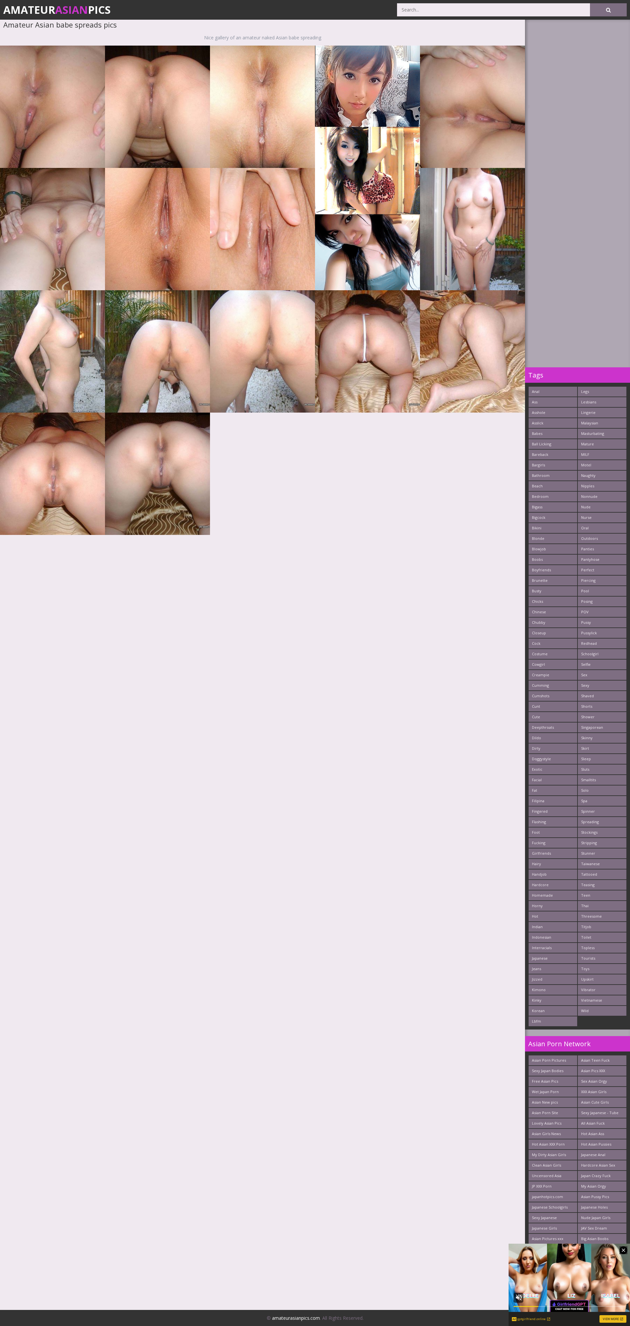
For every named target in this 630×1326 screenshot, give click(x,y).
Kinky (536, 1000)
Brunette (540, 580)
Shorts (586, 706)
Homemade (542, 895)
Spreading (590, 821)
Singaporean (592, 727)
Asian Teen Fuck (595, 1060)
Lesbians (588, 401)
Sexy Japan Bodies (547, 1070)
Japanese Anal (593, 1154)
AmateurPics (57, 10)
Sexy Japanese (544, 1217)
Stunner (588, 853)
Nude (586, 506)
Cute (536, 716)
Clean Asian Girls (546, 1165)
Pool (585, 590)
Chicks (537, 601)
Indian (537, 926)
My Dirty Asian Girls (549, 1154)
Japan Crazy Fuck (596, 1175)
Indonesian (541, 937)
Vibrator (588, 989)
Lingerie (588, 412)
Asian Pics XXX (593, 1070)
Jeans (536, 968)
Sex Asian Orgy (594, 1081)
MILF (585, 454)
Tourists (588, 958)
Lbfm (536, 1021)
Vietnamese (591, 1000)
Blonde (538, 538)
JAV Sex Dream (594, 1228)
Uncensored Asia (546, 1175)
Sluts (585, 769)
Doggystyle (541, 758)
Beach (537, 485)
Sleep (586, 758)
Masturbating (592, 433)
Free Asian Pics (545, 1081)
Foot (536, 832)
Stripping (589, 842)
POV (585, 611)
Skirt (585, 748)
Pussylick (589, 632)
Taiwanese (590, 863)
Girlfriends (541, 853)
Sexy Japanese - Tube (600, 1112)
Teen (585, 895)
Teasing (588, 884)
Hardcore (540, 884)
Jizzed (537, 979)
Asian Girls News (546, 1133)
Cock (536, 643)
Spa (584, 800)
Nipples (587, 485)
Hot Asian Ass (592, 1133)
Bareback (540, 454)
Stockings (589, 832)
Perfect (587, 569)
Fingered (540, 811)
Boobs (537, 559)
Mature (587, 443)
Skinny (587, 737)
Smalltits (588, 779)
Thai (585, 905)
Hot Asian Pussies (596, 1144)
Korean (538, 1010)
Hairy (536, 863)
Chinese (539, 611)
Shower (588, 716)
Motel (586, 464)
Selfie (586, 664)
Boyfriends (541, 569)
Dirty (536, 748)
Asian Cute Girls (595, 1102)
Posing (587, 601)
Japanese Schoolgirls (550, 1207)
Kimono (539, 989)
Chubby (538, 622)
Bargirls (538, 464)
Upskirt (587, 979)
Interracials (542, 947)
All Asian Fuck (593, 1123)
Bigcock (538, 517)
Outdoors (589, 538)
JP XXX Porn (542, 1186)
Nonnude (589, 496)
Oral (585, 527)
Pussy (586, 622)
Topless (588, 947)
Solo (585, 790)
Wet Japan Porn (545, 1091)
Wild (585, 1010)
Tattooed (589, 874)
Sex (584, 674)
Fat (534, 790)
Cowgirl (538, 664)
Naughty (588, 475)
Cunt (536, 706)
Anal (535, 391)
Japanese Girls (544, 1228)
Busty (536, 590)
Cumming (540, 685)
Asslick (537, 422)
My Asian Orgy (593, 1186)
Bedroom (540, 496)
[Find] (608, 9)
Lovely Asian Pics (546, 1123)
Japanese (540, 958)
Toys (585, 968)
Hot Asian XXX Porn (548, 1144)
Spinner (588, 811)
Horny (537, 905)
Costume (540, 653)
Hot (535, 916)
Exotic (537, 769)
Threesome (591, 916)
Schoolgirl (589, 653)
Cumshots (540, 695)
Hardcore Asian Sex (598, 1165)
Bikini (536, 527)
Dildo (536, 737)
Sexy (585, 685)
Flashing (539, 821)
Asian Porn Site (545, 1112)
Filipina (538, 800)
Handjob (539, 874)
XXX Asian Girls (593, 1091)
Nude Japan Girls (595, 1217)
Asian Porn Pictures (549, 1060)
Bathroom (541, 475)
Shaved (587, 695)
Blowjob (539, 548)
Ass (534, 401)
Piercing (588, 580)
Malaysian (589, 422)
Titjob (586, 926)
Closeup (539, 632)
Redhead (589, 643)
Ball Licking (541, 443)
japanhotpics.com (547, 1196)
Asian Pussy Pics (595, 1196)
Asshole (538, 412)
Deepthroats (543, 727)
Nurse (586, 517)
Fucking (538, 842)
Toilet (586, 937)
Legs (585, 391)
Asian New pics (545, 1102)
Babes (537, 433)
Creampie (540, 674)
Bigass (537, 506)
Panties (587, 548)
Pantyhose (590, 559)
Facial (537, 779)
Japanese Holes (594, 1207)
